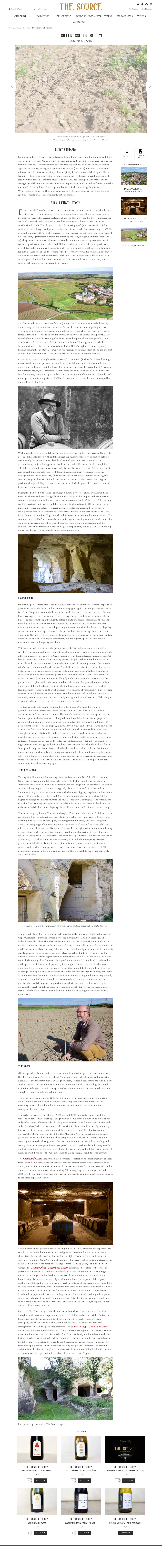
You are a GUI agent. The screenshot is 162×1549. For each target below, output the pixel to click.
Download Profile (141, 156)
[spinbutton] (28, 1481)
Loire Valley (26, 28)
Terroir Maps (125, 16)
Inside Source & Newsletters (94, 16)
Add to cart (40, 1480)
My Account (133, 9)
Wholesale (64, 16)
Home (13, 28)
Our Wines (21, 16)
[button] (31, 1480)
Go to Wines (127, 156)
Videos (141, 16)
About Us (79, 22)
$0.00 (42, 9)
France (19, 28)
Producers (42, 16)
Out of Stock (125, 1532)
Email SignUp (146, 9)
